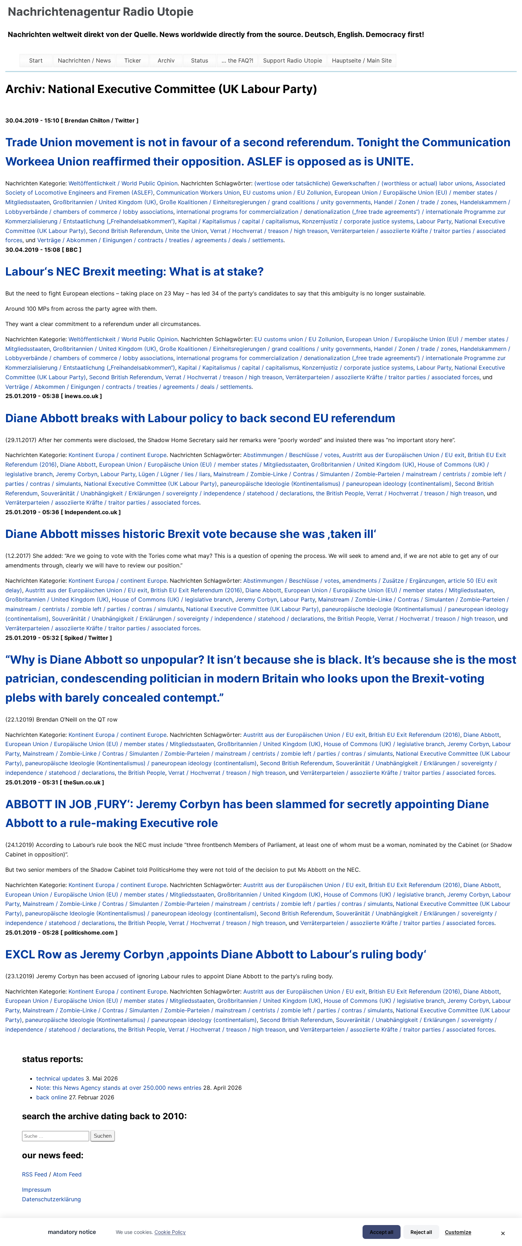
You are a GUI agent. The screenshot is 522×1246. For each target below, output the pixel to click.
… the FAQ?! (237, 60)
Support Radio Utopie (292, 60)
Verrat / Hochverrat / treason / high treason (268, 230)
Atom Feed (67, 1174)
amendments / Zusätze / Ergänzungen (393, 580)
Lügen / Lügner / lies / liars (174, 474)
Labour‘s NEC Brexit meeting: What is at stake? (134, 271)
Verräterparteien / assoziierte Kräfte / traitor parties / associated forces (382, 377)
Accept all (381, 1232)
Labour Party (434, 221)
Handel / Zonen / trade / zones (415, 202)
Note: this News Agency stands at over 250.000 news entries (118, 1087)
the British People (339, 493)
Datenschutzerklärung (51, 1199)
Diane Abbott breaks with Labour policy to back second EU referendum (200, 418)
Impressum (36, 1189)
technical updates (60, 1078)
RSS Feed (34, 1174)
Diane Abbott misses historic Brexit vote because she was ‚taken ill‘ (190, 534)
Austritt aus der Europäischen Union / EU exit (403, 454)
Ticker (132, 60)
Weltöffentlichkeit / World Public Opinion (123, 183)
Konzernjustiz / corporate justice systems (357, 221)
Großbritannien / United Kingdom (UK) (104, 202)
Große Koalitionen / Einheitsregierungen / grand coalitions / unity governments (265, 202)
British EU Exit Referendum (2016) (196, 590)
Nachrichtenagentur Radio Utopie (101, 11)
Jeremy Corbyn (76, 474)
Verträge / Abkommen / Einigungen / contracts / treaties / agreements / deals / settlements (160, 240)
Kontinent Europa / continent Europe (118, 454)
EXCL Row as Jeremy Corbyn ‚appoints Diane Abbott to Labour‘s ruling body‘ (215, 954)
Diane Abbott (78, 464)
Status (199, 60)
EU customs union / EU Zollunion (287, 192)
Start (36, 60)
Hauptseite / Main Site (362, 60)
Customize (458, 1232)
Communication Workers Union (198, 192)
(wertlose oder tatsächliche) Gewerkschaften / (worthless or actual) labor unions (363, 183)
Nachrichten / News (84, 60)
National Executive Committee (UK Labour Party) (150, 483)
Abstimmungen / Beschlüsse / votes (291, 454)
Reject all (421, 1232)
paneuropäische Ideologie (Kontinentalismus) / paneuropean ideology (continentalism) (336, 483)
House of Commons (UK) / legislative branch (172, 599)
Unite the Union (186, 230)
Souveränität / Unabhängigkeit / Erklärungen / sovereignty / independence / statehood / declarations (177, 493)
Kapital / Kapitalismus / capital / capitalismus (238, 221)
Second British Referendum (125, 230)
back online (51, 1097)
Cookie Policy (170, 1232)
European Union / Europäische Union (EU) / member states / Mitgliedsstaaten (203, 464)
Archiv (166, 60)
